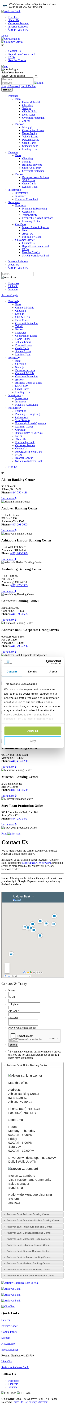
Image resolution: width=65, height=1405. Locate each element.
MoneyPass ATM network (36, 862)
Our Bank (20, 429)
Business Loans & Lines (28, 382)
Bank (18, 304)
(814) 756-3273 (26, 1112)
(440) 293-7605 (19, 524)
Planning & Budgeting (27, 414)
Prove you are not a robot (22, 1027)
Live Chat (6, 1361)
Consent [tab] (12, 671)
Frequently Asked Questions (30, 423)
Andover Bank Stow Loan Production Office (30, 1275)
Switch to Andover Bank (28, 461)
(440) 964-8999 (19, 553)
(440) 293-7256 (19, 645)
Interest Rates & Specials (28, 432)
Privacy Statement (38, 1401)
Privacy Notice (9, 1325)
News (18, 435)
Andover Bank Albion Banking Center (27, 1065)
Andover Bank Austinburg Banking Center (29, 1226)
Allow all (32, 730)
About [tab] (53, 671)
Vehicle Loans (23, 342)
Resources (14, 407)
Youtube (13, 289)
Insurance (20, 401)
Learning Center (24, 426)
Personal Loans (23, 345)
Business (13, 357)
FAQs (11, 57)
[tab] (32, 1065)
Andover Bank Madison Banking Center (28, 1263)
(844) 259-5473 (19, 29)
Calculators (21, 417)
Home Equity (22, 338)
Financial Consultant (26, 404)
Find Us (13, 17)
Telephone (14, 1004)
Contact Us (14, 50)
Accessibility (8, 1343)
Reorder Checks (17, 60)
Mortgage (20, 332)
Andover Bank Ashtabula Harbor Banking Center (33, 1220)
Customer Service (18, 23)
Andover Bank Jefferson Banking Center (29, 1257)
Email (11, 997)
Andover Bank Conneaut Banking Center (29, 1232)
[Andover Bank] (10, 11)
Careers (5, 1320)
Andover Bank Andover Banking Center (28, 1214)
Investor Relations (18, 26)
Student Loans (23, 351)
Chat (12, 1306)
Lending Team (23, 354)
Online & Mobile (24, 307)
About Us (13, 20)
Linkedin (13, 286)
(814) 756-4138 (19, 492)
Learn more (8, 498)
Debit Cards (21, 320)
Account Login (9, 295)
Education (20, 410)
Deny (32, 740)
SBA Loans (21, 385)
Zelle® (19, 326)
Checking (20, 310)
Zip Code (13, 1010)
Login (4, 35)
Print (4, 833)
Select (4, 75)
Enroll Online (28, 86)
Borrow (19, 329)
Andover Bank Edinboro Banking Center (28, 1245)
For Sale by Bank (24, 442)
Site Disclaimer (9, 1349)
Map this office (18, 1083)
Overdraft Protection (26, 323)
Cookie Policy (9, 1331)
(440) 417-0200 (19, 760)
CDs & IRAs (22, 316)
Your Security (22, 420)
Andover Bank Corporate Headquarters (28, 1238)
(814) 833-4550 (19, 789)
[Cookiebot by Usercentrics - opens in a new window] (46, 662)
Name (11, 990)
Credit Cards (22, 348)
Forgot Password (10, 86)
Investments (14, 395)
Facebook (13, 283)
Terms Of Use (20, 1401)
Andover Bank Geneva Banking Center (28, 1251)
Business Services (25, 370)
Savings (19, 313)
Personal (13, 301)
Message (13, 1017)
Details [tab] (32, 671)
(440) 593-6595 (19, 613)
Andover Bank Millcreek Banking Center (28, 1269)
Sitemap (5, 1337)
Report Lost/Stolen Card (21, 54)
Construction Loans (26, 335)
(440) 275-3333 (19, 585)
